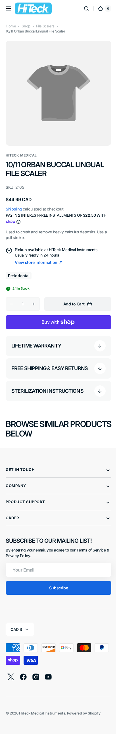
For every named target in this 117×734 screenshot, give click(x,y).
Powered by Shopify (84, 709)
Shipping (14, 204)
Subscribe (56, 583)
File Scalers (45, 26)
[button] (8, 8)
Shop (26, 26)
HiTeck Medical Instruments (42, 709)
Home (11, 26)
